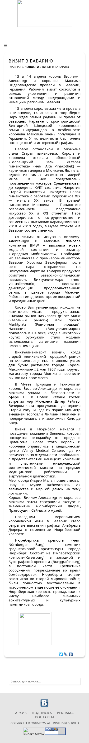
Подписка (42, 712)
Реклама (65, 712)
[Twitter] (60, 653)
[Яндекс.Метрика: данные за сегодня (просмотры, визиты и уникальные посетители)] (33, 731)
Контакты (44, 717)
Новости (31, 67)
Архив (21, 712)
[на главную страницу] (44, 13)
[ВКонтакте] (70, 653)
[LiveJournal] (65, 653)
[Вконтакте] (44, 706)
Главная (15, 67)
